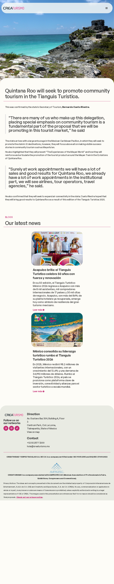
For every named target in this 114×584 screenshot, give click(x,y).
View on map (33, 432)
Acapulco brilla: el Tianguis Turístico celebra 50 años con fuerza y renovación (54, 274)
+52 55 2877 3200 (35, 442)
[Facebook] (5, 428)
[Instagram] (11, 428)
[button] (106, 8)
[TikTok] (17, 428)
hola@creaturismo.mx (38, 446)
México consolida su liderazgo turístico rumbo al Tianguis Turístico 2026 (54, 355)
